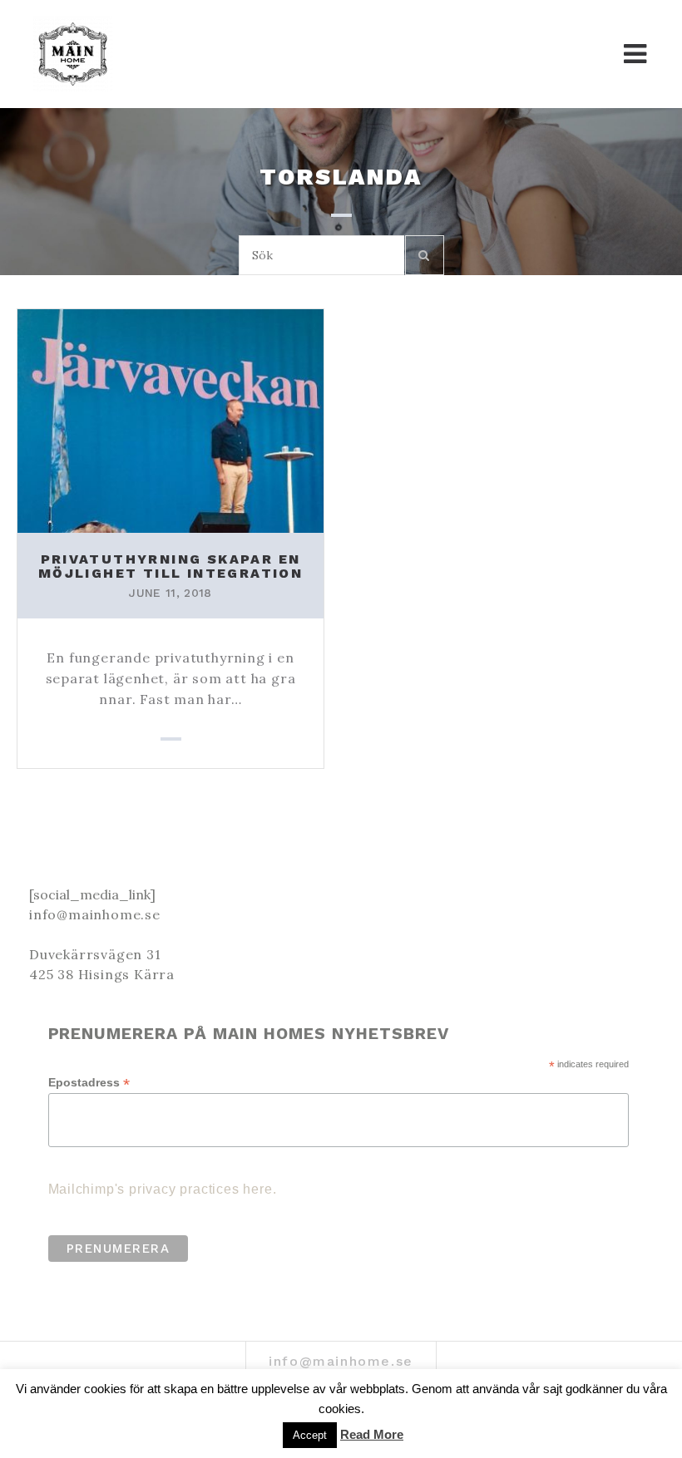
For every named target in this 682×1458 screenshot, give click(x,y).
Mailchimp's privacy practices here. (162, 1189)
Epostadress (89, 1083)
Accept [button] (310, 1435)
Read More (371, 1434)
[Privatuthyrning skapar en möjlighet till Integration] (170, 419)
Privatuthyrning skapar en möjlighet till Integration (170, 566)
